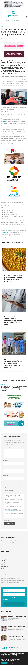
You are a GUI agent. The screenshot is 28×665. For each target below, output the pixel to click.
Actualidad (4, 555)
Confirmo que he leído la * (12, 598)
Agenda (3, 562)
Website (5, 475)
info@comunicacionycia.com (10, 510)
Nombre (5, 460)
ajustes (12, 660)
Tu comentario (7, 447)
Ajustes (10, 662)
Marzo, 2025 (3, 38)
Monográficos (4, 566)
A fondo (3, 561)
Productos (3, 557)
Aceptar (4, 662)
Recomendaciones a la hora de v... (17, 637)
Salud (2, 26)
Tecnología (4, 559)
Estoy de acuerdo (9, 490)
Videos (3, 564)
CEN (6, 230)
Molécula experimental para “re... (16, 627)
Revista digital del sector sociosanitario (13, 22)
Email (4, 468)
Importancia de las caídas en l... (17, 616)
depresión (3, 121)
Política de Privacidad (17, 512)
